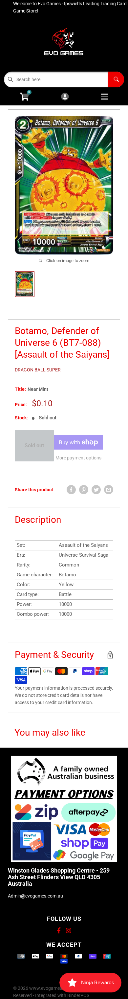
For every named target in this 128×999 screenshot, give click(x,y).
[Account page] (65, 97)
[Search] (116, 79)
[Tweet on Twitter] (96, 489)
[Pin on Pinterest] (83, 489)
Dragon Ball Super (38, 369)
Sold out (34, 445)
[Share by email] (108, 489)
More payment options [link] (78, 457)
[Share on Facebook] (71, 489)
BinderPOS (78, 995)
